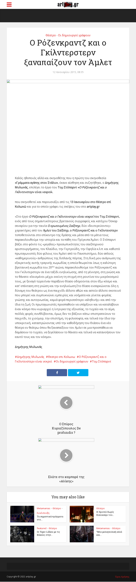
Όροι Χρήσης (122, 576)
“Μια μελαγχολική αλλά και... (109, 533)
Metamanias (43, 508)
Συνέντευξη (43, 513)
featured (41, 528)
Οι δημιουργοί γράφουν (74, 35)
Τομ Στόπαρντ (101, 361)
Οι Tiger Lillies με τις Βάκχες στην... (48, 533)
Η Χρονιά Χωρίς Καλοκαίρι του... (105, 513)
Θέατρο (51, 35)
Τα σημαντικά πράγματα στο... (50, 518)
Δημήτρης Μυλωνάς (30, 357)
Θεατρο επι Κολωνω (61, 357)
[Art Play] (68, 4)
